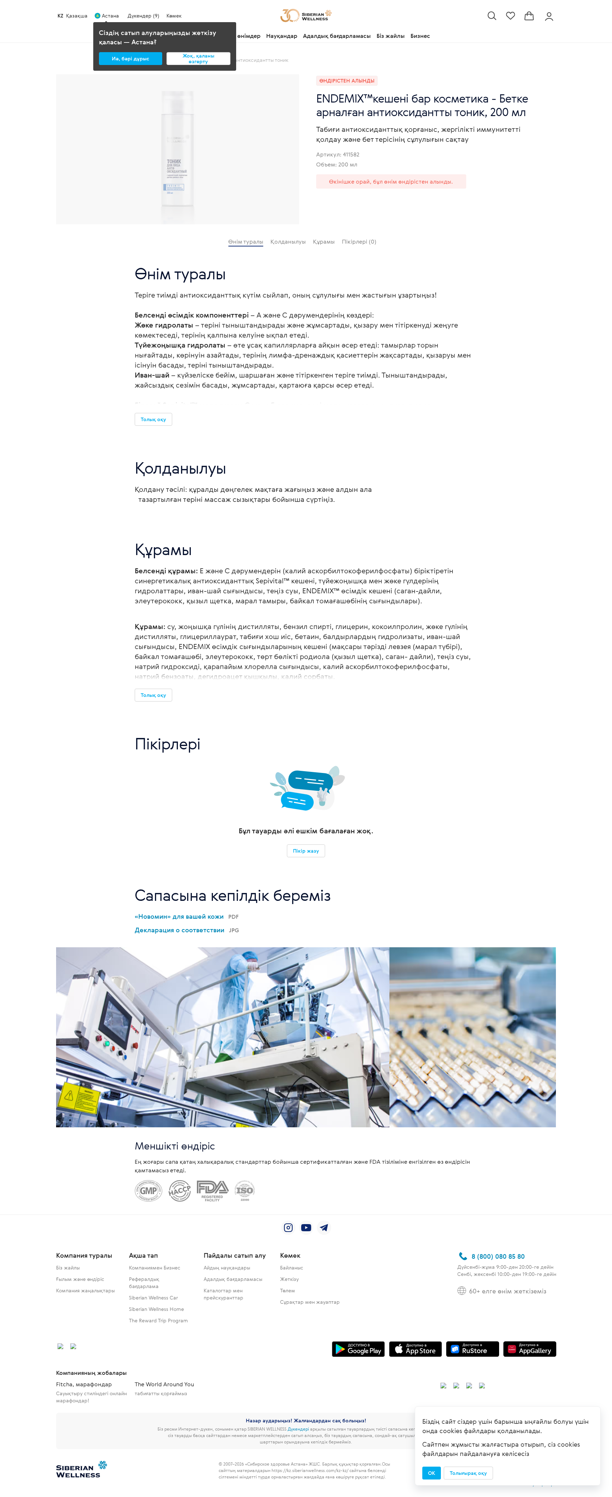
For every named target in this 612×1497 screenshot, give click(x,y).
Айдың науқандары (227, 1267)
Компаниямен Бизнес (154, 1267)
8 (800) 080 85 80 (498, 1256)
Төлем (287, 1290)
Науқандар (281, 36)
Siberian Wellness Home (156, 1309)
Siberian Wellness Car (153, 1297)
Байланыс (291, 1267)
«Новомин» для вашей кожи (187, 916)
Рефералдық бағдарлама (144, 1282)
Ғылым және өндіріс (80, 1279)
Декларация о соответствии (187, 929)
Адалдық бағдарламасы (337, 36)
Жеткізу (289, 1279)
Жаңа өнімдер (240, 36)
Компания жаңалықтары (85, 1290)
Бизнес (420, 36)
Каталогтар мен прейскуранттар (223, 1294)
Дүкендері (298, 1429)
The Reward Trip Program (158, 1320)
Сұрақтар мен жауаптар (310, 1301)
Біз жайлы (391, 36)
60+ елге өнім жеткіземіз (507, 1291)
